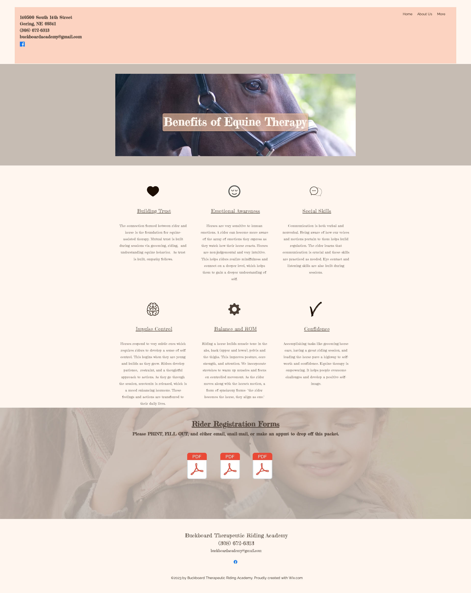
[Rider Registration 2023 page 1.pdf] (230, 467)
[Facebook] (22, 44)
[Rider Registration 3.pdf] (262, 467)
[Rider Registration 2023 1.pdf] (197, 467)
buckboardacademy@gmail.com (51, 36)
